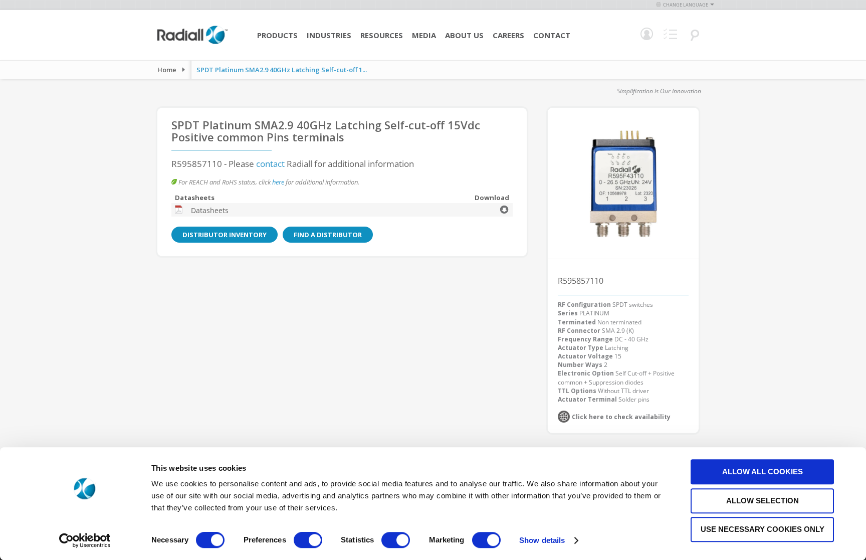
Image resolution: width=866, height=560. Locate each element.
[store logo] (192, 42)
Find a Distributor (328, 234)
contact (270, 163)
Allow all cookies (762, 471)
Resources (381, 35)
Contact (551, 35)
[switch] (308, 541)
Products (277, 35)
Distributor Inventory (224, 234)
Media (424, 35)
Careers (508, 35)
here (278, 181)
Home (166, 69)
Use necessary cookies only (762, 529)
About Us (464, 35)
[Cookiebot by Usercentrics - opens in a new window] (85, 540)
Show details (542, 540)
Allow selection (762, 500)
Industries (329, 35)
